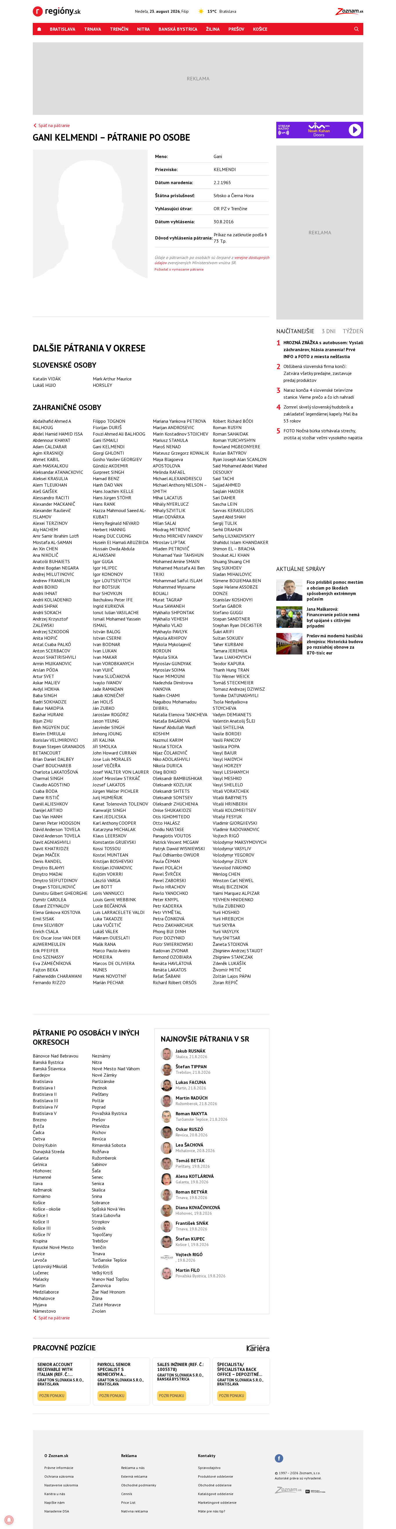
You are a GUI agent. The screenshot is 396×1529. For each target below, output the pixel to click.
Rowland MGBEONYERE (236, 446)
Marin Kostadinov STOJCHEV (180, 434)
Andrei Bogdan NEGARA (56, 568)
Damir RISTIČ (46, 797)
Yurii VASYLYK (226, 931)
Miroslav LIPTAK (169, 542)
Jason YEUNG (106, 721)
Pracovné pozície (64, 1347)
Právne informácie (58, 1467)
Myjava (40, 1304)
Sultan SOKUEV (228, 638)
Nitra (143, 29)
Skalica (98, 1190)
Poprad (99, 1107)
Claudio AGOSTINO (51, 785)
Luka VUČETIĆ (107, 925)
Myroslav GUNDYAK (172, 663)
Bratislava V (45, 1113)
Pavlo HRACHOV (169, 887)
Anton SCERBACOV (51, 651)
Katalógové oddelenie (215, 1494)
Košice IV (41, 1234)
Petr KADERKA (167, 906)
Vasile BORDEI (227, 734)
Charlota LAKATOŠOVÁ (55, 772)
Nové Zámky (104, 1075)
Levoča (40, 1260)
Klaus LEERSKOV (109, 836)
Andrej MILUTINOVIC (53, 574)
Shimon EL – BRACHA (234, 549)
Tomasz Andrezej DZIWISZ (239, 689)
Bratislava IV (45, 1107)
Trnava (92, 29)
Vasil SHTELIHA (228, 727)
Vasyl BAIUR (225, 753)
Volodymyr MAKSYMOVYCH (239, 842)
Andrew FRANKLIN (51, 580)
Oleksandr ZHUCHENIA (175, 804)
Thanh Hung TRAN (231, 670)
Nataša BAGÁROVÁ (171, 721)
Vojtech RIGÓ (226, 836)
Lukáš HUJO (44, 385)
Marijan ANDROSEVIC (173, 427)
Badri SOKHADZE (50, 702)
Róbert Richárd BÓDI (233, 421)
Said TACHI (223, 478)
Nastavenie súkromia (61, 1485)
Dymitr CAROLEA (49, 899)
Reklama (129, 1455)
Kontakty (206, 1455)
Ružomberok (104, 1158)
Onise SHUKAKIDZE (172, 810)
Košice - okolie (47, 1209)
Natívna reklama (134, 1511)
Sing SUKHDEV (227, 568)
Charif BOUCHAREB (52, 765)
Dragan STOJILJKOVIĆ (54, 887)
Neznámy (101, 1056)
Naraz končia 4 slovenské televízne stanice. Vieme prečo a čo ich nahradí (319, 393)
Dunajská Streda (48, 1151)
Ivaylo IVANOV (107, 682)
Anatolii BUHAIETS (51, 561)
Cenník (126, 1494)
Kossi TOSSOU (107, 848)
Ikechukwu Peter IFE (113, 600)
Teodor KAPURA (228, 663)
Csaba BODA (45, 791)
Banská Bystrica (178, 29)
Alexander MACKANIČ (54, 504)
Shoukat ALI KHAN (231, 555)
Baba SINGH (45, 695)
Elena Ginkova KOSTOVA (56, 912)
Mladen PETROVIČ (171, 549)
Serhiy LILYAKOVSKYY (234, 536)
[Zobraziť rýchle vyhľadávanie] (356, 29)
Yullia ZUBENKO (229, 906)
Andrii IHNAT (45, 593)
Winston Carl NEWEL (233, 880)
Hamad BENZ (106, 478)
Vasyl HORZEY (227, 765)
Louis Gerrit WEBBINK (114, 899)
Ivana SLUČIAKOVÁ (111, 676)
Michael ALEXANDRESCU (177, 478)
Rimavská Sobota (109, 1145)
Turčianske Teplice (109, 1260)
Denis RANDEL (47, 861)
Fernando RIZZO (49, 982)
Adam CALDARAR (50, 446)
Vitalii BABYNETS (230, 797)
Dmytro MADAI (48, 874)
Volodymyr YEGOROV (233, 855)
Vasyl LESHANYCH (231, 772)
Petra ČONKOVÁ (168, 919)
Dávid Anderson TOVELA (56, 829)
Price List (128, 1502)
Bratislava (62, 29)
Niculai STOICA (167, 746)
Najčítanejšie (295, 331)
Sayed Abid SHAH (229, 517)
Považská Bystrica (109, 1113)
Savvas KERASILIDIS (233, 510)
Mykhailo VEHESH (170, 619)
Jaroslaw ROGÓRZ (111, 714)
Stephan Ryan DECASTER (237, 625)
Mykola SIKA (165, 657)
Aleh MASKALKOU (50, 466)
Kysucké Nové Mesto (53, 1247)
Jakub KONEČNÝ (108, 695)
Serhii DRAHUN (227, 529)
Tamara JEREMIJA (230, 651)
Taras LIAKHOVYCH (232, 657)
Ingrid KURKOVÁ (108, 606)
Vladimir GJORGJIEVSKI (235, 823)
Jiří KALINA (104, 740)
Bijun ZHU (42, 721)
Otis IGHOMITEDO (171, 816)
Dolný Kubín (45, 1145)
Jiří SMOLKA (105, 746)
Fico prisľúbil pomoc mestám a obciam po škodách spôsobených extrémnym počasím (335, 590)
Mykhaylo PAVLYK (170, 631)
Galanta (40, 1158)
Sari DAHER (224, 497)
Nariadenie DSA (56, 1511)
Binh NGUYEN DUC (51, 727)
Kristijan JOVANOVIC (112, 867)
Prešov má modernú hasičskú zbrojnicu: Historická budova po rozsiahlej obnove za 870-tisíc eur (335, 644)
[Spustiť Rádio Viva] (319, 125)
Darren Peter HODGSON (56, 823)
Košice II (41, 1222)
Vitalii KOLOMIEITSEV (234, 810)
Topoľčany (102, 1234)
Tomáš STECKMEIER (233, 682)
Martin (39, 1285)
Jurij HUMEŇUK (108, 797)
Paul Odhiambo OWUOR (176, 855)
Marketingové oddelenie (217, 1502)
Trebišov (100, 1241)
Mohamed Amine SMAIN (176, 561)
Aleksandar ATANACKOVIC (58, 472)
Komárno (41, 1196)
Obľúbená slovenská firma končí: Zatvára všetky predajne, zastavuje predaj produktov (318, 373)
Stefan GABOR (227, 606)
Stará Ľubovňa (106, 1215)
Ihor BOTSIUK (106, 587)
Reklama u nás (133, 1467)
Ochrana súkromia (59, 1476)
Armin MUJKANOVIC (52, 663)
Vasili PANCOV (227, 740)
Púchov (99, 1132)
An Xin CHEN (45, 549)
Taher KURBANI (228, 644)
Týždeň (353, 331)
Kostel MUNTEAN (110, 855)
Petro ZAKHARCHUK (173, 925)
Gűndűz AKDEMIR (110, 466)
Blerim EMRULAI (49, 734)
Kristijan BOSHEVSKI (113, 861)
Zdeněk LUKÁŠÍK (229, 963)
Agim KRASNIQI (48, 453)
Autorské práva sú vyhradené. (298, 1478)
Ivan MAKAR (105, 657)
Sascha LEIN (225, 504)
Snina (97, 1196)
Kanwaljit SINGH (109, 810)
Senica (98, 1183)
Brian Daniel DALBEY (53, 759)
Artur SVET (43, 676)
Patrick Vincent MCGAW (176, 842)
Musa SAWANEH (169, 606)
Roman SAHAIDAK (230, 434)
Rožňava (100, 1151)
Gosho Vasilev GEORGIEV (117, 459)
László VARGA (106, 880)
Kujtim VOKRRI (108, 874)
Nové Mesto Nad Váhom (116, 1068)
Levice (39, 1253)
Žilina (213, 29)
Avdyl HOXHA (46, 689)
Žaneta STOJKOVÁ (230, 944)
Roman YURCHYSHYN (234, 440)
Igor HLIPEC (105, 568)
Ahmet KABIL (46, 459)
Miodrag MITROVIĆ (171, 529)
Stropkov (101, 1222)
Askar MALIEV (46, 682)
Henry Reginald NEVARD (116, 523)
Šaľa (96, 1170)
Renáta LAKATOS (169, 970)
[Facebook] (279, 1458)
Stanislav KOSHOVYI (233, 600)
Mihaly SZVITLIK (169, 510)
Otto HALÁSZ (166, 823)
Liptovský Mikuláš (50, 1266)
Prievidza (100, 1126)
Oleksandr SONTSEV (172, 797)
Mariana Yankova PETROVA (179, 421)
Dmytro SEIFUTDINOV (55, 880)
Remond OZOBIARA (172, 957)
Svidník (99, 1228)
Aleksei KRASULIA (50, 478)
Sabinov (99, 1164)
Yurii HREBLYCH (228, 919)
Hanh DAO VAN (107, 485)
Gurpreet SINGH (108, 472)
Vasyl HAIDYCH (227, 759)
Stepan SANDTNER (231, 619)
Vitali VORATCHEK (231, 791)
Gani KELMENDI (109, 446)
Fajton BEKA (45, 970)
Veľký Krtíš (102, 1273)
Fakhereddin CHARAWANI (57, 976)
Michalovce (44, 1298)
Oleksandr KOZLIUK (172, 785)
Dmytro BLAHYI (48, 867)
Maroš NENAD (167, 446)
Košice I (40, 1215)
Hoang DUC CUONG (112, 536)
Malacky (41, 1279)
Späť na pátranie (54, 125)
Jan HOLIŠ (103, 702)
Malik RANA (104, 944)
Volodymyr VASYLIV (232, 848)
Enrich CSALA (45, 931)
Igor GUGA (103, 561)
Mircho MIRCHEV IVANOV (177, 536)
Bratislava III (45, 1100)
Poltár (98, 1100)
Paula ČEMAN (166, 861)
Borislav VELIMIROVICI (55, 740)
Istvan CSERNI (107, 638)
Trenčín (119, 29)
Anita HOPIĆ (45, 638)
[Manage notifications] (9, 1520)
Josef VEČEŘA (106, 765)
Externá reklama (134, 1476)
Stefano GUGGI (228, 612)
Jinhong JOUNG (107, 734)
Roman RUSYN (227, 427)
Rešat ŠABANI (167, 976)
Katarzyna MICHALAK (114, 829)
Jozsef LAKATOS (109, 785)
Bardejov (41, 1075)
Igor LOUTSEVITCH (111, 580)
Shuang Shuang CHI (231, 561)
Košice (260, 29)
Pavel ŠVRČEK (167, 874)
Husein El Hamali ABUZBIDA (120, 542)
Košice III (42, 1228)
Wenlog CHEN (226, 874)
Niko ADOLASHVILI (171, 759)
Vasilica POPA (226, 746)
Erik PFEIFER (46, 950)
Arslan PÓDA (45, 670)
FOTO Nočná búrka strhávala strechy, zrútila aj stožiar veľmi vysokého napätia (323, 434)
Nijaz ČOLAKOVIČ (170, 753)
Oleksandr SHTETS (171, 791)
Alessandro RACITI (51, 497)
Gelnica (40, 1164)
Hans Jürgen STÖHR (112, 497)
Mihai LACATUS (167, 497)
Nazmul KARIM (168, 740)
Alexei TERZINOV (50, 523)
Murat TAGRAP (167, 600)
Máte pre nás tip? (211, 1511)
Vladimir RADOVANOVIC (236, 829)
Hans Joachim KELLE (113, 491)
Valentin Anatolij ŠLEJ (234, 721)
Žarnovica (101, 1285)
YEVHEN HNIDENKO (233, 899)
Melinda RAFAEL (169, 472)
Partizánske (103, 1081)
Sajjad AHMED (227, 485)
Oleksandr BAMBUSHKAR (177, 778)
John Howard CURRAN (114, 753)
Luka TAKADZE (108, 919)
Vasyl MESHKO (227, 778)
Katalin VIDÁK (47, 379)
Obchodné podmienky (138, 1485)
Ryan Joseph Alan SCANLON (239, 459)
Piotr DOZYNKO (169, 938)
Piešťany (100, 1094)
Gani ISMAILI (105, 440)
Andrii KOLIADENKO (52, 600)
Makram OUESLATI (111, 938)
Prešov (236, 29)
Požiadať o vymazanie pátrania (179, 269)
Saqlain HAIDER (228, 491)
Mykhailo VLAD (167, 625)
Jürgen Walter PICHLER (116, 791)
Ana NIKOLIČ (45, 555)
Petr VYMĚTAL (167, 912)
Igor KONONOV (108, 574)
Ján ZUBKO (104, 708)
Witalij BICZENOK (230, 887)
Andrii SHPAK (45, 606)
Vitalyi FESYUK (227, 816)
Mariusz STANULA (170, 440)
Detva (39, 1139)
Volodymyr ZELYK (230, 861)
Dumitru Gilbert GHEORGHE (60, 893)
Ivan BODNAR (106, 644)
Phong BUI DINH (169, 931)
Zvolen (99, 1311)
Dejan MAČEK (46, 855)
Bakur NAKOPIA (48, 708)
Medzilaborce (46, 1292)
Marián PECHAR (108, 982)
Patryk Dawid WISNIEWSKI (179, 848)
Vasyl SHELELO (228, 785)
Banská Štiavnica (49, 1068)
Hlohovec (42, 1170)
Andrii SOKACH (47, 612)
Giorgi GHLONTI (108, 453)
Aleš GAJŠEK (45, 491)
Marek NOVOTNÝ (109, 976)
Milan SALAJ (164, 523)
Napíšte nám (54, 1502)
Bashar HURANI (48, 714)
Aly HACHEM (45, 529)
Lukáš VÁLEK (105, 931)
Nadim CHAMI (166, 695)
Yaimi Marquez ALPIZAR (236, 893)
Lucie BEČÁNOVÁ (109, 906)
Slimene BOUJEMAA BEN (237, 580)
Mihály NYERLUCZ (171, 504)
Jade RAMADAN (108, 689)
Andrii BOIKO (45, 587)
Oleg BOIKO (165, 772)
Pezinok (99, 1088)
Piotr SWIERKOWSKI (173, 944)
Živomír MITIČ (227, 970)
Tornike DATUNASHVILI (236, 695)
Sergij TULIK (225, 523)
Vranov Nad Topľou (110, 1279)
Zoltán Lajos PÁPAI (232, 976)
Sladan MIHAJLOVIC (232, 574)
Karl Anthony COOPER (114, 823)
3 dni (328, 331)
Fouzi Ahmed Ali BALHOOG (119, 434)
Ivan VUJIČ (103, 670)
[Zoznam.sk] (290, 1492)
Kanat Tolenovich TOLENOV (120, 804)
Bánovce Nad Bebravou (55, 1056)
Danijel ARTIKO (48, 810)
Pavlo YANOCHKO (170, 893)
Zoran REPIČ (225, 982)
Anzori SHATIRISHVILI (54, 657)
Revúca (99, 1139)
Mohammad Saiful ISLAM (177, 580)
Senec (97, 1177)
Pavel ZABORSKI (169, 880)
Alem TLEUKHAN (50, 485)
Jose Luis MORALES (112, 759)
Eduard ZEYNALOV (51, 906)
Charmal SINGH (48, 778)
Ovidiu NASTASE (168, 829)
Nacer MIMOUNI (169, 676)
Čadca (38, 1132)
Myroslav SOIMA (169, 670)
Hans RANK (104, 504)
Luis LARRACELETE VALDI (119, 912)
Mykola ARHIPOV (170, 638)
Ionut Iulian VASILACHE (116, 612)
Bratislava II (45, 1094)
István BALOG (106, 631)
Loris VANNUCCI (108, 893)
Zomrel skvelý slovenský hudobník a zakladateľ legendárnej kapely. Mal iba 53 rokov (320, 414)
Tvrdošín (100, 1266)
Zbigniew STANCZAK (233, 957)
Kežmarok (42, 1190)
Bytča (38, 1126)
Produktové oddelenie (215, 1476)
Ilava (38, 1183)
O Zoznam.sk (56, 1455)
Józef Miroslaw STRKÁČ (116, 778)
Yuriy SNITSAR (226, 938)
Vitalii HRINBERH (230, 804)
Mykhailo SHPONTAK (173, 612)
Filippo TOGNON (109, 421)
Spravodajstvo (209, 1467)
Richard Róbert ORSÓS (175, 982)
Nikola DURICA (167, 765)
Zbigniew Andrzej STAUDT (238, 950)
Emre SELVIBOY (48, 925)
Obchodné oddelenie (215, 1485)
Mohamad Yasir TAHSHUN (178, 555)
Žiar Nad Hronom (108, 1292)
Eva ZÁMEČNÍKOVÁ (52, 963)
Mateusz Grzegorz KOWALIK (181, 453)
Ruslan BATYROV (229, 453)
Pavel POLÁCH (167, 867)
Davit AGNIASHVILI (52, 842)
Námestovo (44, 1311)
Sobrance (101, 1202)
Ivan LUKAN (105, 651)
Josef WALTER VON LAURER (121, 772)
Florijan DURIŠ (107, 427)
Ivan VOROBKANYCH (113, 663)
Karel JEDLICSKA (109, 816)
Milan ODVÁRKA (168, 517)
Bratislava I (44, 1088)
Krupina (40, 1241)
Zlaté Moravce (106, 1304)
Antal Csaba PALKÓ (52, 644)
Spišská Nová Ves (108, 1209)
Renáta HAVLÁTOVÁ (172, 963)
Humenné (42, 1177)
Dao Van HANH (47, 816)
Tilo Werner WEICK (231, 676)
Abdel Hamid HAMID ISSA (58, 434)
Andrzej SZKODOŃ (51, 631)
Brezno (40, 1119)
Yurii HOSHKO (226, 912)
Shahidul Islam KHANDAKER (240, 542)
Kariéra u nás (54, 1494)
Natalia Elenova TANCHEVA (180, 714)
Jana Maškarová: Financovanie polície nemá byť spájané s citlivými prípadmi (333, 617)
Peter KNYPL (166, 899)
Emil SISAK (43, 919)
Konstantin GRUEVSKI (114, 842)
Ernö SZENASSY (48, 957)
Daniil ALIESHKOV (50, 804)
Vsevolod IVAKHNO (232, 867)
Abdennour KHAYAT (51, 440)
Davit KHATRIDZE (51, 848)
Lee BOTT (102, 887)
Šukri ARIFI (223, 631)
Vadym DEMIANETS (232, 714)
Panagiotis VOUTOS (172, 836)
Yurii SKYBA (224, 925)
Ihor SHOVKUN (107, 593)
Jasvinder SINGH (108, 727)
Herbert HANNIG (109, 529)
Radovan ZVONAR (170, 950)
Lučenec (41, 1273)
